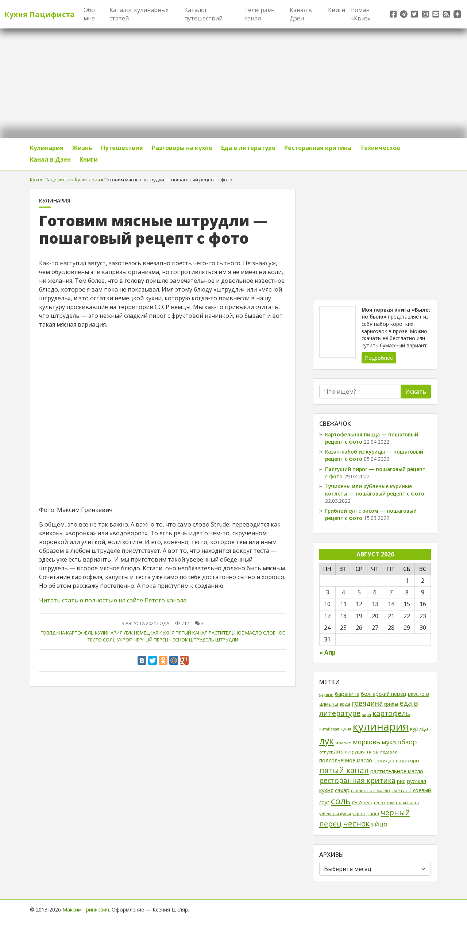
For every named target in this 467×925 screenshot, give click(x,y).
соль (109, 639)
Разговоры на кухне (182, 148)
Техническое (380, 148)
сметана (401, 790)
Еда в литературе (248, 148)
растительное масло (235, 632)
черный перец (151, 639)
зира (366, 714)
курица (419, 728)
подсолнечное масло (345, 760)
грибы (391, 704)
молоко (343, 742)
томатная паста (402, 802)
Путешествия (122, 148)
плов (373, 751)
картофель (80, 632)
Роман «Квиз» (361, 14)
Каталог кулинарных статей (139, 14)
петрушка (355, 752)
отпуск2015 (331, 752)
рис (401, 781)
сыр (357, 802)
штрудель (201, 639)
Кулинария (46, 148)
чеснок (178, 639)
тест (367, 802)
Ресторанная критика (317, 148)
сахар (342, 790)
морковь (366, 741)
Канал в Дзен (301, 14)
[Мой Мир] (173, 660)
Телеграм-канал (259, 14)
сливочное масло (370, 790)
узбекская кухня (335, 813)
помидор (384, 760)
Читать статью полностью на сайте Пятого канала (112, 600)
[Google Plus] (184, 660)
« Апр (327, 652)
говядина (52, 632)
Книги (336, 10)
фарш (372, 813)
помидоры (407, 761)
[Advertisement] (375, 240)
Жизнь (82, 148)
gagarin (326, 694)
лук (128, 632)
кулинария (109, 632)
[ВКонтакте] (142, 660)
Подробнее (379, 357)
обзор (407, 741)
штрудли (226, 639)
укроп (124, 639)
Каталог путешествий (203, 14)
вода (345, 704)
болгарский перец (383, 693)
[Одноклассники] (163, 660)
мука (389, 742)
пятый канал (191, 632)
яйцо (379, 824)
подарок (388, 752)
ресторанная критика (357, 780)
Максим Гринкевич (85, 909)
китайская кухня (335, 729)
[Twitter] (152, 660)
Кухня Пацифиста (39, 14)
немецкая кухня (154, 632)
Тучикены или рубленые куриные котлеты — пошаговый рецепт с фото (374, 490)
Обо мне (89, 14)
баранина (347, 693)
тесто (379, 802)
